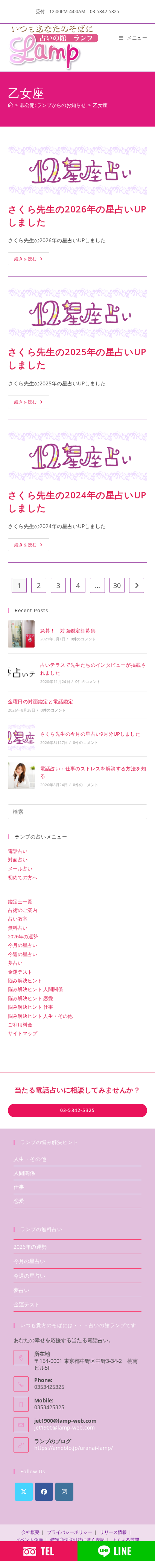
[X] (24, 1492)
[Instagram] (64, 1492)
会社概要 (30, 1532)
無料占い (17, 927)
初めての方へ (22, 877)
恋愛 (19, 1200)
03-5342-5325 (77, 1110)
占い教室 (17, 918)
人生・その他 (30, 1158)
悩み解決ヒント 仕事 (30, 1007)
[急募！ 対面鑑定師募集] (21, 633)
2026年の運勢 (23, 936)
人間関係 (24, 1172)
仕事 (19, 1186)
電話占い (17, 851)
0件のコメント (83, 639)
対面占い (17, 859)
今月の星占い (22, 945)
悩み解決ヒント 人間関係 (35, 989)
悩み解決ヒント (25, 980)
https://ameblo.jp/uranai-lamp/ (73, 1447)
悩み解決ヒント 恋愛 (30, 998)
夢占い (15, 962)
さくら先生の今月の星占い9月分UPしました (90, 733)
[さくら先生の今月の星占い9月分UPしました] (21, 737)
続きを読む (31, 256)
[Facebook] (44, 1492)
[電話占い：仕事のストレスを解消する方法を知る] (21, 775)
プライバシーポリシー (69, 1532)
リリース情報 (113, 1532)
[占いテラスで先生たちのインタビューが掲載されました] (21, 672)
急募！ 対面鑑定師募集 (68, 630)
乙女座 (100, 105)
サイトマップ (22, 1033)
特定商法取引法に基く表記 (77, 1540)
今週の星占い (22, 954)
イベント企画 (29, 1540)
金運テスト (20, 971)
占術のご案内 (22, 910)
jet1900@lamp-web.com (64, 1427)
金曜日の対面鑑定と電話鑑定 (40, 701)
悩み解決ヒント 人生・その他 (40, 1016)
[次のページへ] (136, 585)
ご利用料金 (20, 1024)
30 (117, 585)
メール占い (20, 868)
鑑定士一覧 (20, 901)
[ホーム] (10, 105)
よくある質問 (125, 1540)
